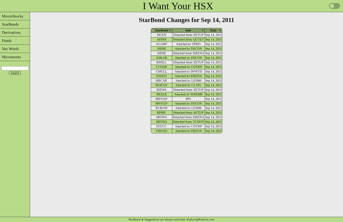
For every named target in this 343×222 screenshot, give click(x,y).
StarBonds (9, 24)
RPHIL (161, 112)
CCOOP (161, 67)
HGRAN (161, 85)
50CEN (161, 35)
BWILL (161, 62)
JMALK (161, 94)
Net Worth (9, 49)
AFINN (162, 39)
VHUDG (162, 131)
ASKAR (161, 57)
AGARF (161, 44)
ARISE (161, 48)
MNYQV (161, 99)
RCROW (162, 108)
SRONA (161, 117)
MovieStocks (11, 16)
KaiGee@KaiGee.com (200, 219)
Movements (10, 57)
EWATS (161, 76)
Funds (6, 40)
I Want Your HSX (178, 6)
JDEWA (161, 89)
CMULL (161, 71)
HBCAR (161, 80)
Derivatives (10, 32)
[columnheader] (161, 30)
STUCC (161, 126)
